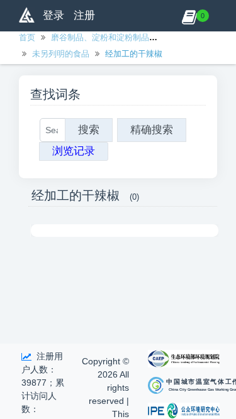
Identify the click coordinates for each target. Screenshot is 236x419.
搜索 (88, 130)
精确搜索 (151, 130)
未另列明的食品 (60, 53)
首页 (27, 37)
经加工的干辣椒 (133, 53)
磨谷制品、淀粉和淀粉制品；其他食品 (120, 37)
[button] (189, 15)
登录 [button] (53, 15)
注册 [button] (84, 15)
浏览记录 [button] (73, 151)
